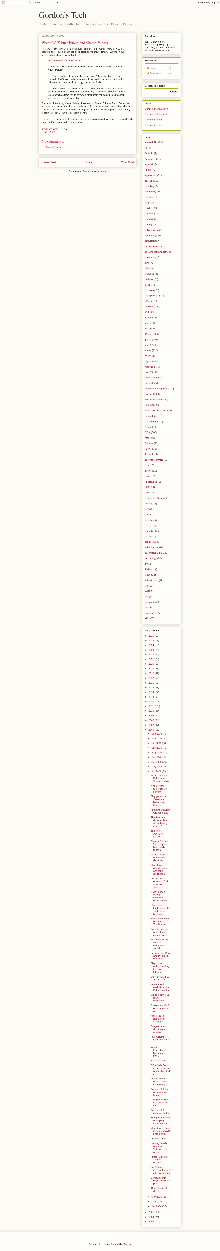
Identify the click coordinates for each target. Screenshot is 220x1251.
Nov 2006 (157, 738)
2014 (151, 692)
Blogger (127, 1244)
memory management (157, 388)
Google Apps (152, 295)
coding (148, 224)
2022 (151, 654)
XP (146, 618)
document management (158, 251)
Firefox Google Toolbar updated (159, 1159)
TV (146, 563)
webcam (149, 602)
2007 (151, 725)
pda (147, 465)
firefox (148, 273)
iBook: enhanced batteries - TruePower (160, 921)
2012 (151, 701)
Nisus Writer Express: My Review (159, 788)
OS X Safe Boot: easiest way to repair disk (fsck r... (160, 1069)
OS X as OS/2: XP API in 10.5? (160, 978)
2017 (151, 678)
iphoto (148, 339)
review (148, 503)
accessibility (151, 142)
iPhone (148, 333)
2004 (151, 1217)
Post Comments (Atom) (94, 171)
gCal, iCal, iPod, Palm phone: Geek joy (159, 857)
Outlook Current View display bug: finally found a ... (159, 845)
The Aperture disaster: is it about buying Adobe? (159, 821)
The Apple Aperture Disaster (157, 833)
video (148, 574)
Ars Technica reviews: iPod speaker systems (159, 882)
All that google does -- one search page (159, 1081)
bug (147, 202)
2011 (151, 706)
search (148, 525)
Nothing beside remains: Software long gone (159, 1147)
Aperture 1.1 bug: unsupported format (160, 1092)
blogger (149, 197)
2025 (151, 640)
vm (146, 585)
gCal (147, 284)
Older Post (127, 162)
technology (151, 558)
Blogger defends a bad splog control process (161, 1120)
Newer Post (49, 162)
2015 (151, 687)
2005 (151, 1212)
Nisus (148, 427)
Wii (146, 607)
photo (148, 476)
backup (149, 180)
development (152, 246)
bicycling (149, 186)
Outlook (149, 443)
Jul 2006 (156, 757)
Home (88, 162)
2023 (151, 649)
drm (147, 262)
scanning (150, 520)
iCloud (148, 317)
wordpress (150, 613)
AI (146, 147)
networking (151, 421)
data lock (150, 240)
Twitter (148, 569)
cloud (148, 219)
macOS (149, 372)
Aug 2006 (157, 752)
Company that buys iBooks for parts (160, 1180)
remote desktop (153, 498)
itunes (148, 350)
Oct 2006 (156, 743)
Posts (152, 68)
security (149, 531)
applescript (151, 175)
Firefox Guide (158, 1138)
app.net (149, 164)
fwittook (149, 279)
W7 (146, 596)
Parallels (149, 454)
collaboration (152, 230)
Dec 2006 (157, 733)
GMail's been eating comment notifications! (159, 896)
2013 (151, 696)
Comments (155, 73)
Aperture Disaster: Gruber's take (160, 811)
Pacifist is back (159, 1060)
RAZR (148, 492)
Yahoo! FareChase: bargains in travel (158, 1051)
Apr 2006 (156, 771)
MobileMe (150, 405)
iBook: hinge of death (159, 1189)
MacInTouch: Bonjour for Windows (158, 1018)
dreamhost (150, 257)
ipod (147, 345)
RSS (147, 509)
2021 (151, 659)
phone (148, 470)
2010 (151, 710)
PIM (147, 487)
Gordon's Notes (153, 119)
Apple (148, 169)
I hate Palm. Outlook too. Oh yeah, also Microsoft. (160, 909)
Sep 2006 (157, 747)
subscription (151, 547)
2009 (151, 715)
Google (149, 290)
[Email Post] (65, 129)
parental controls (154, 459)
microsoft (150, 394)
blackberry (150, 191)
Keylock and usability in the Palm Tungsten (160, 987)
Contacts (149, 235)
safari (148, 514)
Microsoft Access (154, 399)
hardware (150, 306)
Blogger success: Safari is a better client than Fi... (160, 800)
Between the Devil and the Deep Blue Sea (160, 956)
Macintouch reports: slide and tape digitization (159, 869)
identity (148, 322)
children (149, 208)
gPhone (149, 301)
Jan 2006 (156, 1206)
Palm (147, 448)
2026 (151, 635)
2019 (151, 668)
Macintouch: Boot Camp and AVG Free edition (160, 1131)
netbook (149, 416)
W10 (147, 591)
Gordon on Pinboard (156, 114)
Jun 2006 (156, 762)
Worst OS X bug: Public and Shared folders (75, 42)
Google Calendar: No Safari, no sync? (160, 1102)
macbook (150, 366)
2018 (151, 673)
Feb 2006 (157, 1201)
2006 (151, 729)
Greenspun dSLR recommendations (160, 1008)
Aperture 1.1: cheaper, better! (160, 1111)
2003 (151, 1221)
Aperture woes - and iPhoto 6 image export (159, 932)
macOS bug (151, 377)
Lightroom (150, 361)
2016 (151, 682)
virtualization (151, 580)
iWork (148, 355)
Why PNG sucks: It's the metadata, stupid (160, 943)
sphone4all (151, 541)
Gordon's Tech (62, 14)
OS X (52, 132)
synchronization (153, 552)
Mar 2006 (157, 1196)
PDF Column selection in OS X (160, 1039)
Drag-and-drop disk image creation (159, 1029)
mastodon (150, 383)
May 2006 (157, 766)
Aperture (149, 158)
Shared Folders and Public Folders (65, 60)
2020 (151, 663)
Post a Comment (54, 147)
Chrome (149, 213)
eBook (148, 268)
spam (148, 536)
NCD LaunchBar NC (156, 410)
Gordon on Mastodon (156, 108)
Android (149, 153)
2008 (151, 720)
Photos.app (151, 481)
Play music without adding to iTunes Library (160, 967)
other (147, 437)
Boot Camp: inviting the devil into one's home (161, 1170)
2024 (151, 645)
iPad (147, 328)
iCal (147, 312)
